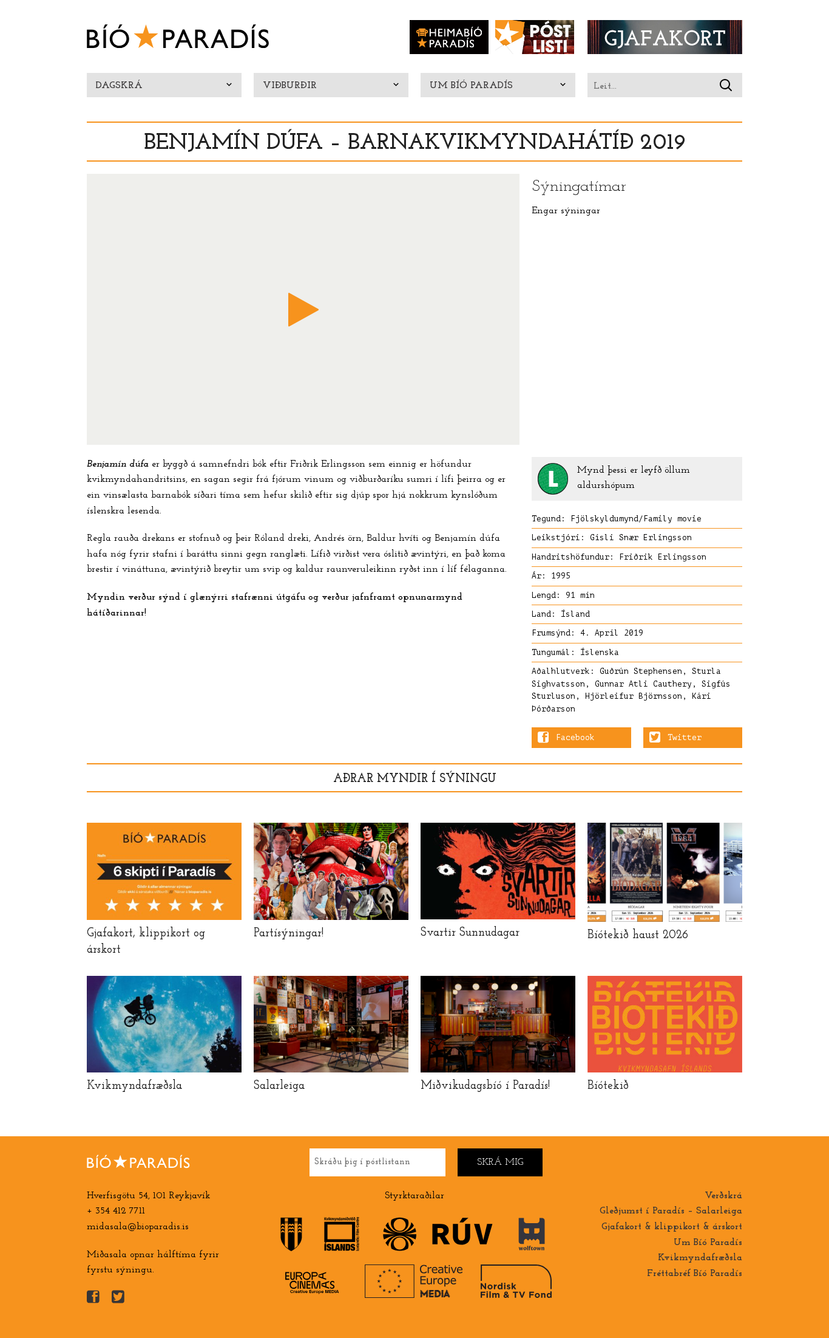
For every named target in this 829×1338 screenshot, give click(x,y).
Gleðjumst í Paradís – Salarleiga (671, 1211)
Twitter (685, 737)
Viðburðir (290, 86)
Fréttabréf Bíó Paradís (694, 1273)
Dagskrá (119, 86)
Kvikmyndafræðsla (700, 1258)
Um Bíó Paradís (471, 86)
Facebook (575, 737)
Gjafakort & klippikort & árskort (671, 1227)
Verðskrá (723, 1196)
